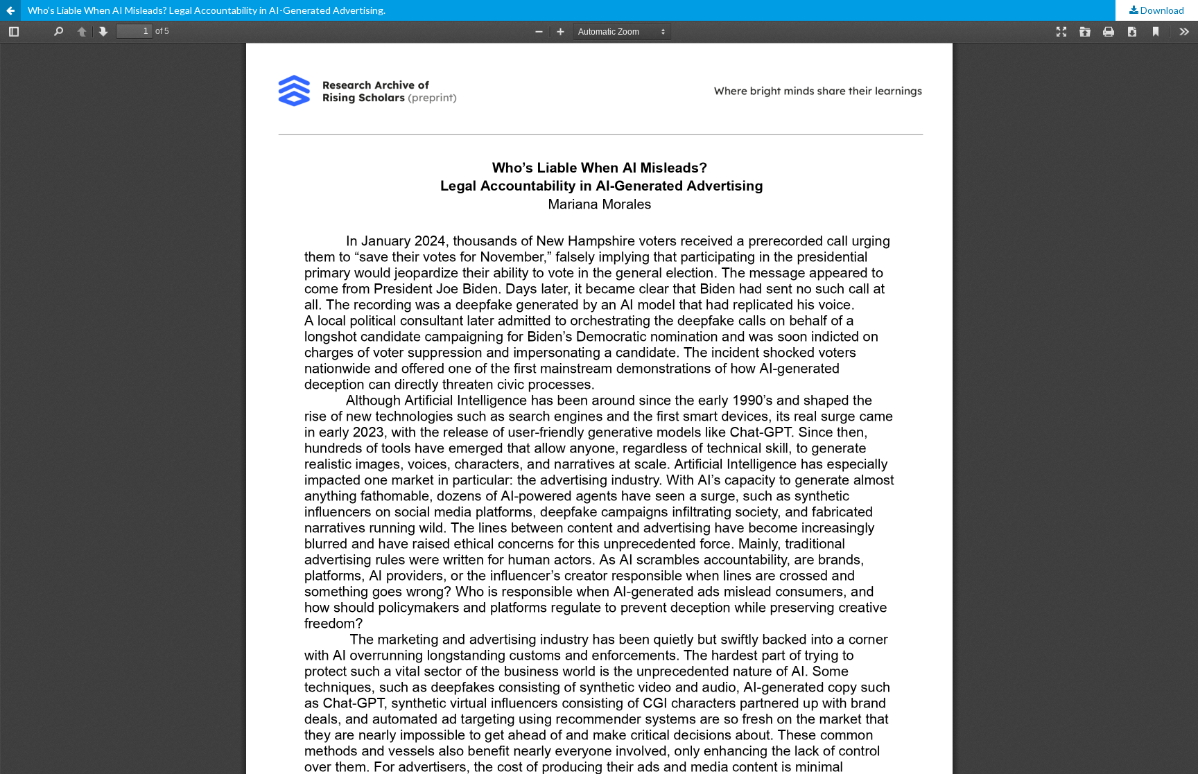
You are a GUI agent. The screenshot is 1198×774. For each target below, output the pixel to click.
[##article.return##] (10, 10)
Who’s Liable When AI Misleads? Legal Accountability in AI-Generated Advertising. (206, 10)
